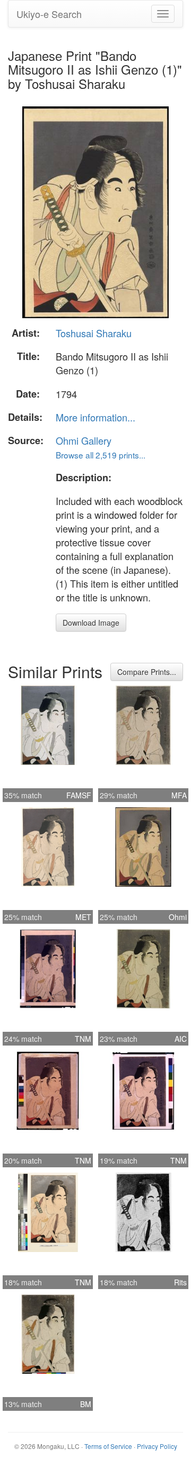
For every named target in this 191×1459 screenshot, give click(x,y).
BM (85, 1404)
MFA (179, 795)
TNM (83, 1038)
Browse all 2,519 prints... (100, 455)
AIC (181, 1038)
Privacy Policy (157, 1446)
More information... (95, 417)
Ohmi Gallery (83, 440)
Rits (180, 1282)
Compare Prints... (146, 672)
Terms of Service (108, 1446)
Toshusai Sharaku (94, 333)
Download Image (91, 622)
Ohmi (178, 917)
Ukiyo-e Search (49, 14)
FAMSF (78, 795)
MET (83, 917)
